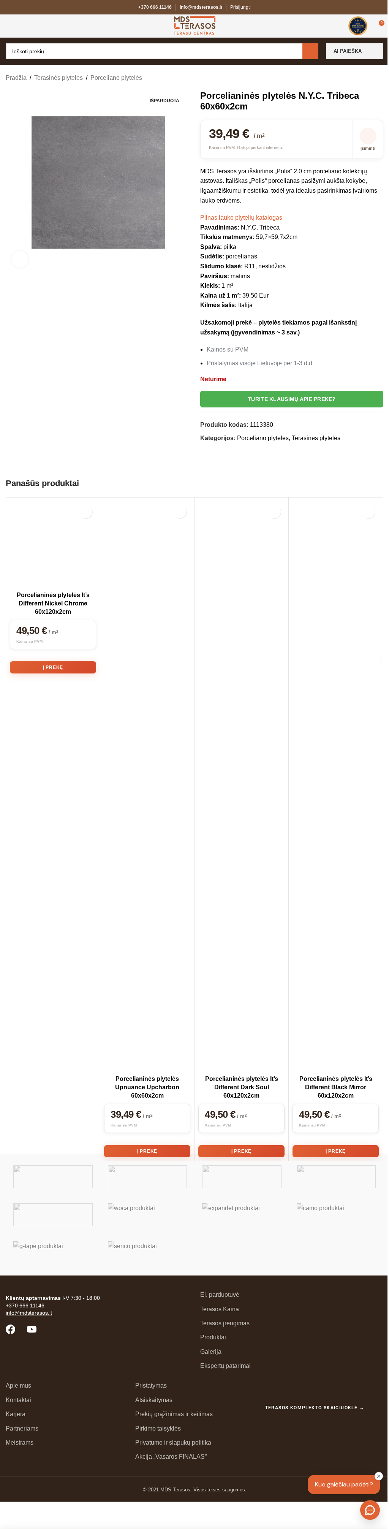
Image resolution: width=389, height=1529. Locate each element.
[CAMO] (336, 1215)
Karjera (15, 1414)
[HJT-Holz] (241, 1177)
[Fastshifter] (336, 1177)
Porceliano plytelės (116, 77)
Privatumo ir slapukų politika (173, 1442)
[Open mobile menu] (9, 25)
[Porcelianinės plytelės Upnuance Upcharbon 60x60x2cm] (147, 786)
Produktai (213, 1337)
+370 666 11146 (155, 7)
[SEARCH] (310, 51)
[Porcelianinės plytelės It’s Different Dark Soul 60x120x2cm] (241, 786)
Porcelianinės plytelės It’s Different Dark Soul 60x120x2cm (241, 1087)
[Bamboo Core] (53, 1215)
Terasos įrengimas (225, 1323)
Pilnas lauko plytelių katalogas (241, 217)
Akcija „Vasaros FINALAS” (171, 1456)
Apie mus (18, 1385)
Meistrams (19, 1442)
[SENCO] (147, 1253)
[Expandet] (241, 1215)
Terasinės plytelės (58, 77)
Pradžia (16, 77)
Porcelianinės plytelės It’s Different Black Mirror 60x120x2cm (335, 1087)
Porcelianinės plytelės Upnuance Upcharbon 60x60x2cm (147, 1087)
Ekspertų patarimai (225, 1366)
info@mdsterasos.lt (201, 7)
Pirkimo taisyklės (158, 1428)
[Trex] (53, 1177)
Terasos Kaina (219, 1309)
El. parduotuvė (219, 1294)
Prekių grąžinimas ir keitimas (174, 1414)
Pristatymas (151, 1385)
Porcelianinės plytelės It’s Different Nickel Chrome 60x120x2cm (53, 603)
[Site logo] (194, 25)
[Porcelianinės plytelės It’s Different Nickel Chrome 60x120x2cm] (53, 544)
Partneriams (22, 1428)
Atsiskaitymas (153, 1400)
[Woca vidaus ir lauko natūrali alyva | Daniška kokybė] (147, 1215)
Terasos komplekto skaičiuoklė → (314, 1407)
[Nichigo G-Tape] (53, 1253)
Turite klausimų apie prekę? (292, 399)
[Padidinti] (19, 259)
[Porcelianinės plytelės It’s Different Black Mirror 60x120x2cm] (336, 786)
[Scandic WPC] (147, 1177)
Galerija (210, 1351)
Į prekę (53, 667)
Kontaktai (18, 1400)
